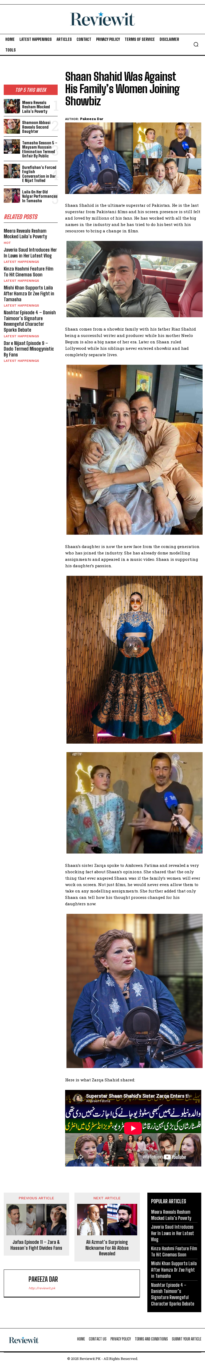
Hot (7, 242)
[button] (196, 44)
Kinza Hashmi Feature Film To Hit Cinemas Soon (28, 271)
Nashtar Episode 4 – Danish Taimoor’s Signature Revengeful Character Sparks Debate (30, 321)
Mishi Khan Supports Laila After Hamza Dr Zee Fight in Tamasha (29, 293)
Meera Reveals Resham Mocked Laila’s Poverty (36, 107)
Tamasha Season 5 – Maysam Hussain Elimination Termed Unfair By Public (39, 149)
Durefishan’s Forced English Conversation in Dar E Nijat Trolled (39, 174)
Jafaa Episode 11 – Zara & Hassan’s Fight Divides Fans (36, 1245)
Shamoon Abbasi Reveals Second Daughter (36, 127)
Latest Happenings (21, 261)
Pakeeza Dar (91, 119)
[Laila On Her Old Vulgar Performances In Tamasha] (12, 195)
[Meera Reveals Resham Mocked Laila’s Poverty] (12, 106)
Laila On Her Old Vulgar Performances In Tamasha (40, 196)
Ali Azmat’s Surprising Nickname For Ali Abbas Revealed (107, 1247)
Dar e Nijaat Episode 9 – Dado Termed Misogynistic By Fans (29, 349)
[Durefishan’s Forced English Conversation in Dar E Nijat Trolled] (12, 171)
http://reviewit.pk (42, 1288)
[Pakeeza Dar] (17, 1283)
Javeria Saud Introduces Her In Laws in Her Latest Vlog (30, 253)
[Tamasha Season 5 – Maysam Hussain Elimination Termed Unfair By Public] (12, 146)
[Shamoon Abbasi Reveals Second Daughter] (12, 126)
